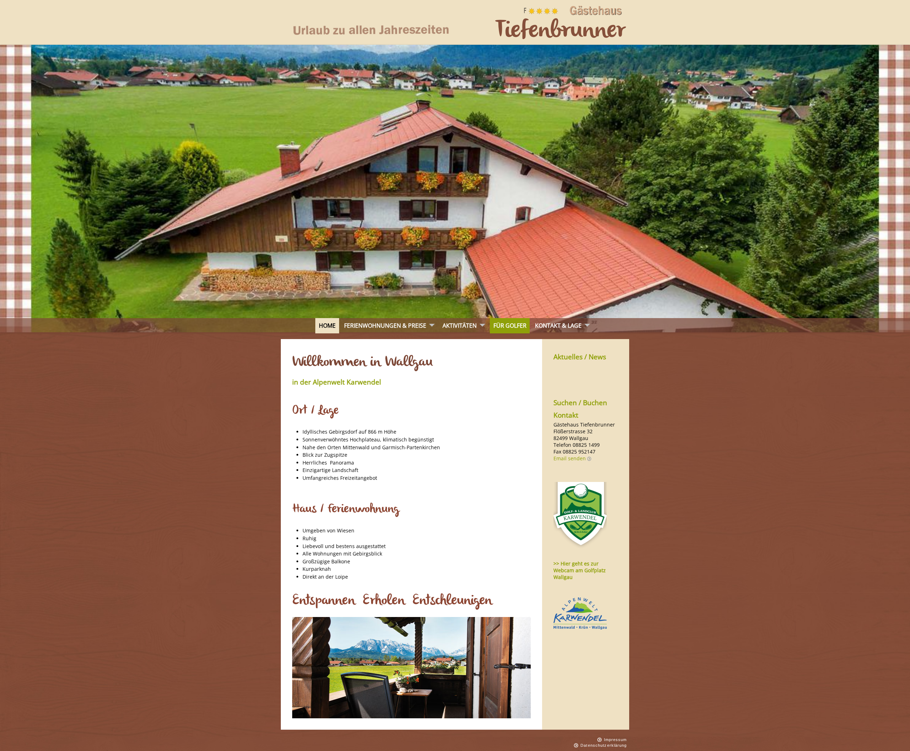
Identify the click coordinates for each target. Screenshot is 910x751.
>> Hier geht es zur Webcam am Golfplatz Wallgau (579, 570)
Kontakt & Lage (558, 325)
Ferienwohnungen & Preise (385, 325)
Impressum (615, 739)
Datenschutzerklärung (603, 745)
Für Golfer (509, 325)
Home (327, 325)
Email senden (569, 458)
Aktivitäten (460, 325)
